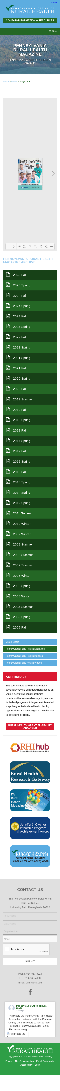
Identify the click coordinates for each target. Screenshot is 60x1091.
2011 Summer (23, 513)
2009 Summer (23, 544)
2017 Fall (19, 451)
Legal (37, 1065)
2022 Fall (19, 337)
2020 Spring (21, 378)
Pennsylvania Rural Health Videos (24, 662)
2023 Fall (19, 316)
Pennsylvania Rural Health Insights (24, 656)
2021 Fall (19, 368)
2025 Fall (19, 275)
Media (14, 81)
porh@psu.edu (34, 982)
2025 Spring (21, 285)
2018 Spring (21, 420)
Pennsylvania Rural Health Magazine (25, 649)
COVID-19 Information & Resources (30, 20)
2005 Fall (19, 627)
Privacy (9, 1061)
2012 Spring (21, 503)
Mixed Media (12, 642)
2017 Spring (21, 441)
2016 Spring (21, 461)
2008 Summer (23, 555)
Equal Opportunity (45, 1061)
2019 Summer (23, 399)
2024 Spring (21, 306)
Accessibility (26, 1065)
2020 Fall (19, 389)
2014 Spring (21, 492)
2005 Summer (23, 606)
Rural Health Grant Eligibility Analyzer (30, 726)
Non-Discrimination (24, 1061)
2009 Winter (22, 534)
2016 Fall (19, 472)
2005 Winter (22, 596)
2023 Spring (21, 326)
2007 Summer (23, 565)
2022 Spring (21, 347)
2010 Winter (22, 523)
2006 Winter (22, 575)
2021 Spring (21, 358)
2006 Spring (21, 586)
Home (6, 81)
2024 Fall (19, 295)
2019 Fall (19, 409)
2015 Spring (21, 482)
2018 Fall (19, 430)
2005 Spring (21, 617)
